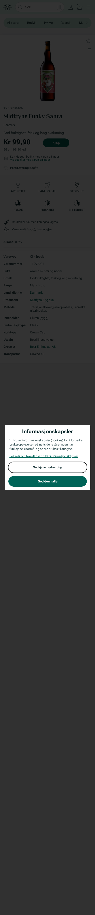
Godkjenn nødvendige (47, 467)
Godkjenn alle (47, 481)
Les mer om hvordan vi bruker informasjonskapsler (44, 456)
